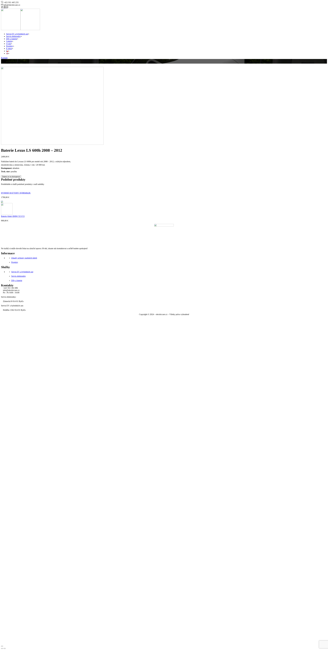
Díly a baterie (11, 39)
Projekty (9, 46)
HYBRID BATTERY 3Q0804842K (16, 193)
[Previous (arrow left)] (2, 648)
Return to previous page (10, 62)
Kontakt (4, 58)
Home (3, 60)
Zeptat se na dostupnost (11, 177)
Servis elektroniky (13, 36)
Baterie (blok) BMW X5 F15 (13, 216)
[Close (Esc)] (2, 646)
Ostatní (9, 60)
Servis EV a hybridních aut (17, 34)
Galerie (9, 41)
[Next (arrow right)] (5, 648)
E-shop (9, 48)
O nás (8, 44)
